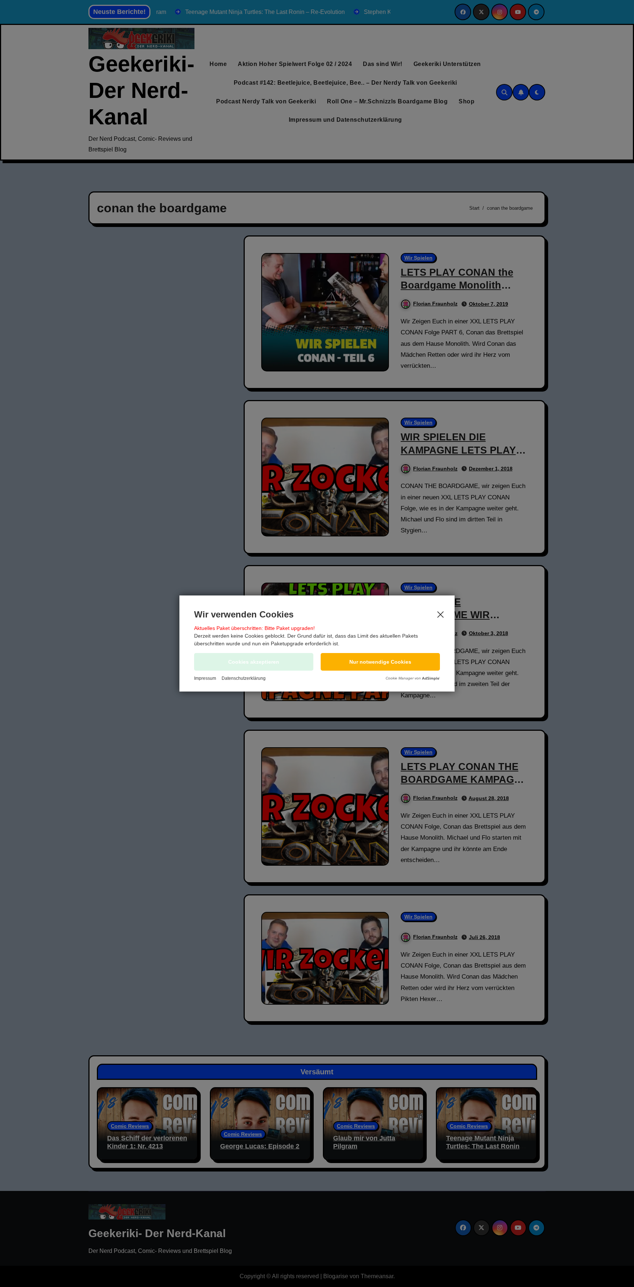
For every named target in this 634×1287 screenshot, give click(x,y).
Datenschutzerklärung (244, 678)
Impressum (205, 678)
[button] (380, 662)
